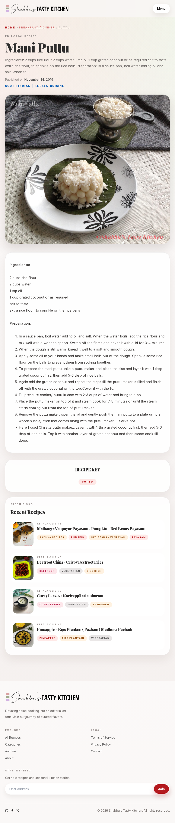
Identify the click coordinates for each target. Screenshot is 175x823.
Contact (96, 751)
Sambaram (101, 604)
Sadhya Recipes (51, 537)
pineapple (47, 638)
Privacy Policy (101, 744)
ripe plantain (73, 638)
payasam (139, 537)
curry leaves (50, 604)
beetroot (47, 571)
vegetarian (71, 571)
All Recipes (13, 737)
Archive (10, 751)
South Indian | (19, 86)
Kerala (41, 86)
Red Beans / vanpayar (108, 537)
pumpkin (78, 537)
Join (161, 789)
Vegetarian (100, 638)
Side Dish (94, 571)
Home (10, 27)
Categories (13, 744)
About (9, 758)
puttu (87, 481)
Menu (161, 8)
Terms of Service (103, 737)
